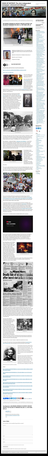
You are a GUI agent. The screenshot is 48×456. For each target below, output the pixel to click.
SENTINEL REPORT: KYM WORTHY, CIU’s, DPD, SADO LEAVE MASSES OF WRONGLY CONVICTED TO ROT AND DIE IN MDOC (40, 89)
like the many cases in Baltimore (21, 141)
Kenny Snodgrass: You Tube (39, 151)
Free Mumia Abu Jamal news (39, 148)
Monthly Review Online (39, 158)
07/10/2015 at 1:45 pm (8, 412)
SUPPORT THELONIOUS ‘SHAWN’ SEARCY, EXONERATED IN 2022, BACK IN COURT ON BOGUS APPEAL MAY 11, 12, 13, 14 (40, 67)
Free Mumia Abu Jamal (39, 147)
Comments (38, 173)
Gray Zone (37, 149)
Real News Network (38, 163)
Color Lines (37, 143)
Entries (37, 172)
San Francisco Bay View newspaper (40, 165)
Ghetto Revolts (24, 203)
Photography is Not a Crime (39, 160)
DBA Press (37, 144)
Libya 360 (37, 153)
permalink (18, 400)
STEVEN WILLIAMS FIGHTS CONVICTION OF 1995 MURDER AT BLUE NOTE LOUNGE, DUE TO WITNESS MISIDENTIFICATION (40, 33)
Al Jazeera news (38, 134)
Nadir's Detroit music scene (39, 159)
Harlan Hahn (27, 80)
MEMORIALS (12, 16)
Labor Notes (37, 152)
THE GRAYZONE (38, 167)
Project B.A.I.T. (38, 162)
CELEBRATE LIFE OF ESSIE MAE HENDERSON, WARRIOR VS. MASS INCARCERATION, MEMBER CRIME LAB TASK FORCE (40, 41)
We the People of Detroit (39, 168)
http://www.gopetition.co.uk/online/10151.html (12, 415)
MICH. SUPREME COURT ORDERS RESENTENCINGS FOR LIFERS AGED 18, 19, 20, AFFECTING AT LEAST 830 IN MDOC (40, 122)
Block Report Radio (38, 142)
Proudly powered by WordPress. (40, 452)
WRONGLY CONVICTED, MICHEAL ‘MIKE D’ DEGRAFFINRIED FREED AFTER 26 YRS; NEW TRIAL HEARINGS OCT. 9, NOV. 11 (40, 100)
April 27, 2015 (5, 72)
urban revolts (11, 72)
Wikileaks (37, 169)
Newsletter (16, 16)
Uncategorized (11, 400)
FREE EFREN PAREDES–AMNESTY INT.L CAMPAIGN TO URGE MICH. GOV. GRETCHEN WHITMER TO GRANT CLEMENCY (40, 71)
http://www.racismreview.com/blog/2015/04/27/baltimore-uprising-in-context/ (14, 70)
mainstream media (24, 89)
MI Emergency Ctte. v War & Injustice (40, 156)
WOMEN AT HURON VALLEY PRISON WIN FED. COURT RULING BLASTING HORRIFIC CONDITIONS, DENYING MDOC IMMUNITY (40, 108)
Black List (37, 141)
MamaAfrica (8, 411)
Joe (8, 72)
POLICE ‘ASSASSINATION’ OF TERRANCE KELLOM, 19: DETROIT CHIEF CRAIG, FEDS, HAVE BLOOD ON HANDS (25, 21)
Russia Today (37, 164)
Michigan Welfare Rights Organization (40, 157)
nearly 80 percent (12, 199)
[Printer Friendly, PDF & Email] (7, 396)
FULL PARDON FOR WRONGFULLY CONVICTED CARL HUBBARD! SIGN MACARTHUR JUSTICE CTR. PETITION (40, 37)
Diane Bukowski (11, 26)
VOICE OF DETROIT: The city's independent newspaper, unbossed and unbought (16, 4)
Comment (4, 425)
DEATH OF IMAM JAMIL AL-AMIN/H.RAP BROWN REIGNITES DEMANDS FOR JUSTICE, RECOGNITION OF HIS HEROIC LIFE (40, 85)
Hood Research (38, 150)
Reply (6, 416)
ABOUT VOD (7, 16)
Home (4, 16)
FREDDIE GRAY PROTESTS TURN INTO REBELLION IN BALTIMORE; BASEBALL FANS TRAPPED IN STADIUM (10, 20)
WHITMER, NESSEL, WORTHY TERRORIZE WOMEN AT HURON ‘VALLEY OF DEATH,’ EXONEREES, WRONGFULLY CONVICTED (40, 56)
